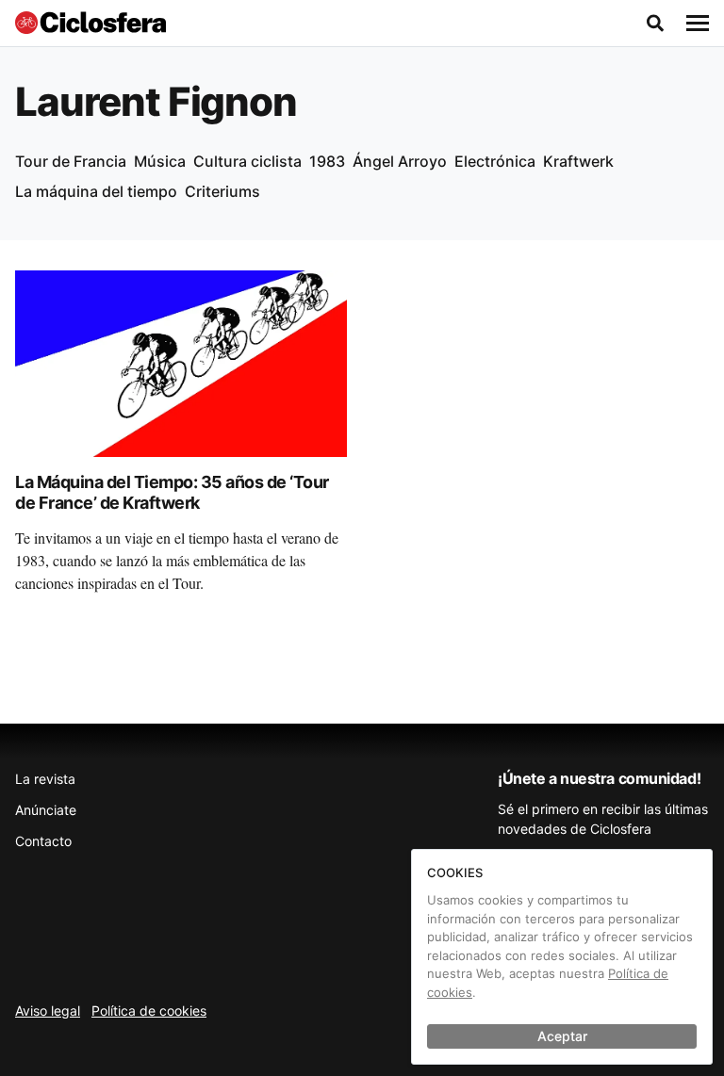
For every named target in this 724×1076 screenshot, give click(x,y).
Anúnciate (45, 810)
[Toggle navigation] (697, 23)
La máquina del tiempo (96, 191)
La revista (45, 779)
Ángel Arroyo (400, 161)
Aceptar (562, 1036)
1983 (327, 161)
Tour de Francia (70, 161)
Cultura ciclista (247, 161)
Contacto (43, 841)
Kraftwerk (578, 161)
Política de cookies (148, 1011)
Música (160, 161)
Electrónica (494, 161)
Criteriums (222, 191)
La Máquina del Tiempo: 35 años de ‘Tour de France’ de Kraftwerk (172, 493)
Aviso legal (47, 1011)
